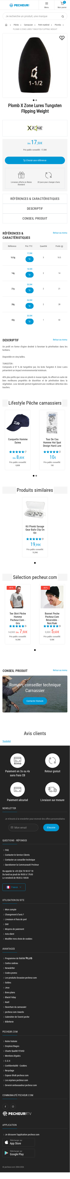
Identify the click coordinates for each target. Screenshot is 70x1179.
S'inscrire (51, 827)
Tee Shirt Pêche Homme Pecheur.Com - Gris (18, 617)
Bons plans (10, 992)
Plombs (58, 25)
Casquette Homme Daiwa (18, 441)
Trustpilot (6, 741)
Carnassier (28, 25)
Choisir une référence (36, 160)
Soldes (8, 982)
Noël (7, 1002)
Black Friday (10, 997)
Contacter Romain (35, 701)
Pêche (16, 25)
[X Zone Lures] (34, 128)
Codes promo (11, 973)
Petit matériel (43, 25)
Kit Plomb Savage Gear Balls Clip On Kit (35, 529)
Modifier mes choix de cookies (18, 938)
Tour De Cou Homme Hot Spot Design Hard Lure (52, 442)
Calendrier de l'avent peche (17, 1017)
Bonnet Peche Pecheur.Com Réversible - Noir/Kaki (52, 617)
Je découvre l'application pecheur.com (22, 1134)
